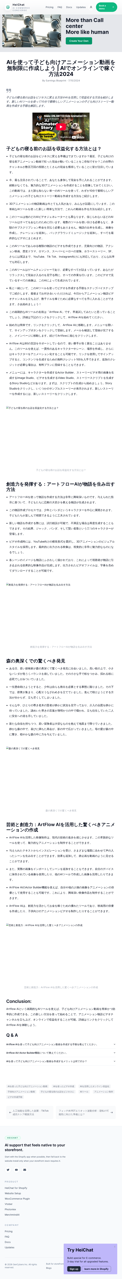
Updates (81, 7)
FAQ (60, 7)
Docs (69, 7)
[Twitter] (8, 1170)
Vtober (8, 1203)
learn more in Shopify (96, 1268)
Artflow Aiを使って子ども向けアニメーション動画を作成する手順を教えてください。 (52, 1044)
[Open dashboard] (91, 7)
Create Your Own (79, 40)
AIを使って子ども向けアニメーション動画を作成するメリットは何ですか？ (46, 1061)
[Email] (24, 1170)
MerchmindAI (12, 1214)
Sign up (74, 1268)
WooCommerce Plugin (17, 1198)
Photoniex (10, 1209)
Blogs (48, 1268)
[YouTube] (16, 1170)
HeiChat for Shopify (16, 1187)
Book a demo (102, 7)
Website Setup (13, 1193)
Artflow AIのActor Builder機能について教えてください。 (37, 1052)
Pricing (49, 7)
